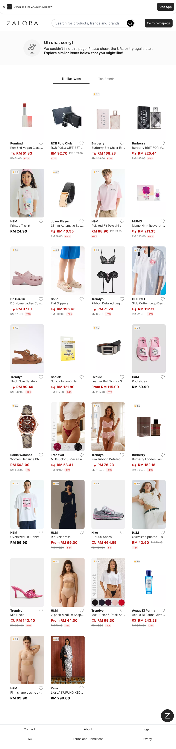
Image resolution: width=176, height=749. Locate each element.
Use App (165, 7)
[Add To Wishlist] (41, 143)
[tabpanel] (88, 398)
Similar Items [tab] (71, 78)
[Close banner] (4, 7)
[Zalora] (22, 23)
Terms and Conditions (88, 739)
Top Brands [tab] (106, 79)
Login (146, 729)
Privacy (146, 739)
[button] (88, 7)
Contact (29, 729)
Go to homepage (158, 23)
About (88, 729)
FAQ (29, 739)
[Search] (130, 23)
